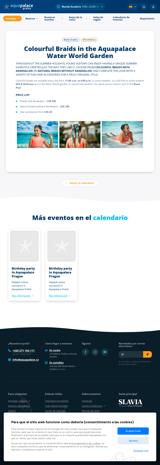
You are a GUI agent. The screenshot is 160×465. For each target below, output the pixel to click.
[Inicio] (18, 7)
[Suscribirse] (147, 354)
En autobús (56, 362)
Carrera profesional (92, 405)
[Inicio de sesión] (153, 6)
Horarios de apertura (19, 405)
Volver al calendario (81, 183)
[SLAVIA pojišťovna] (130, 403)
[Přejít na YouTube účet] (104, 352)
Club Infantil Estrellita (56, 405)
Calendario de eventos (56, 400)
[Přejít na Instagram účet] (95, 352)
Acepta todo (133, 431)
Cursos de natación (55, 410)
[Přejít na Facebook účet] (85, 352)
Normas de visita (91, 410)
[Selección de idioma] (132, 6)
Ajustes (133, 440)
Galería (12, 410)
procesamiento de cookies (85, 443)
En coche (54, 350)
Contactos (87, 400)
